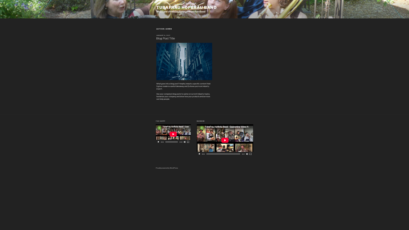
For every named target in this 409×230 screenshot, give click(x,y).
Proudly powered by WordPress (167, 168)
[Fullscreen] (188, 142)
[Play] (158, 142)
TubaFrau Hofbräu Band (186, 7)
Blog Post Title (165, 38)
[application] (173, 134)
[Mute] (185, 142)
